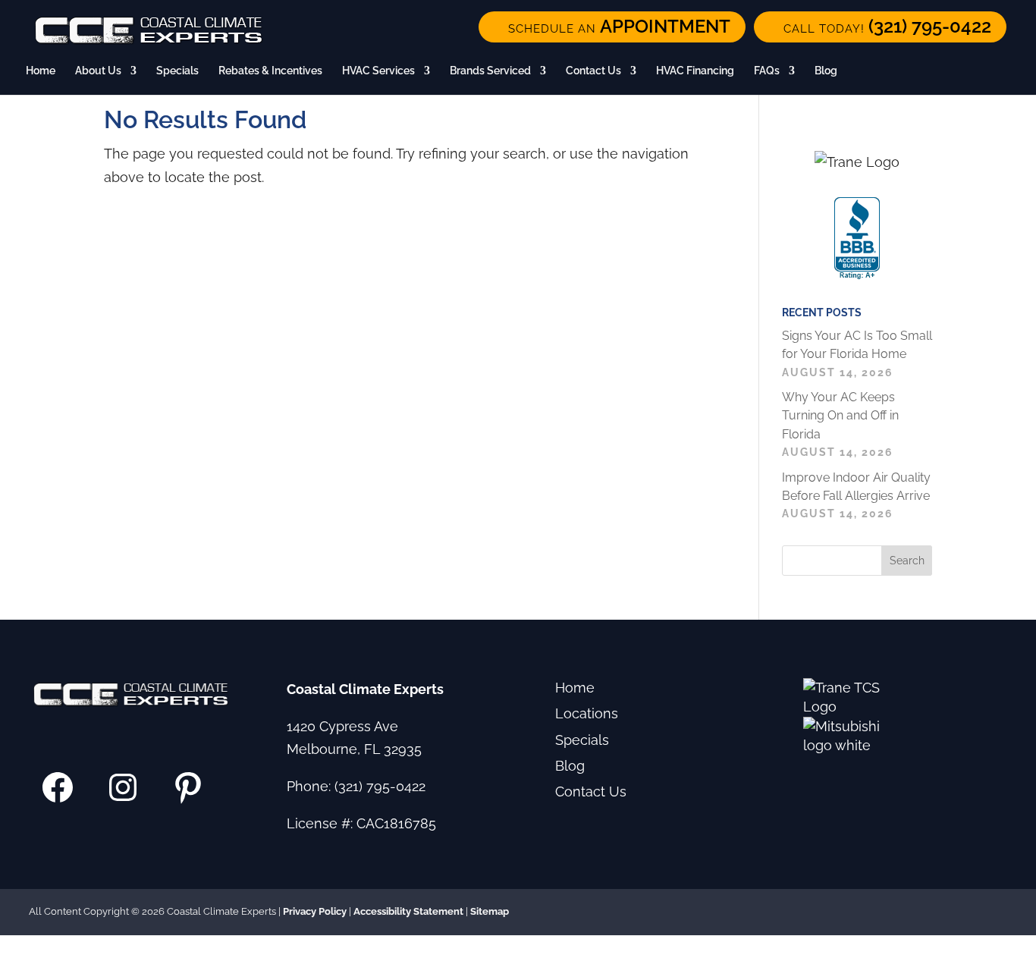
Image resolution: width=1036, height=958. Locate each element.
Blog (826, 71)
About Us (98, 71)
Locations (586, 713)
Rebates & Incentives (270, 71)
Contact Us (593, 71)
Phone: (310, 786)
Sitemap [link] (489, 911)
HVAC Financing (695, 71)
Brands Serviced (490, 71)
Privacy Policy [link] (315, 911)
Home (40, 71)
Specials (177, 71)
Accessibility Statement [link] (408, 911)
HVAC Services (378, 71)
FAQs (767, 71)
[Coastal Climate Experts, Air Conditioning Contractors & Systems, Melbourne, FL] (857, 239)
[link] (880, 26)
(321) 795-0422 (379, 786)
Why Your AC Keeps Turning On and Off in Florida (840, 415)
